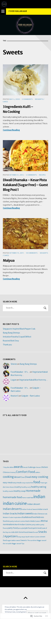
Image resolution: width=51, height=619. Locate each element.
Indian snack (43, 509)
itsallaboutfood (29, 517)
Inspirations (18, 517)
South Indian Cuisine (33, 537)
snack (36, 532)
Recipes (42, 175)
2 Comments (27, 99)
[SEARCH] (45, 308)
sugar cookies (11, 540)
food (36, 482)
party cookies (36, 525)
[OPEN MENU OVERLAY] (3, 11)
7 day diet (6, 467)
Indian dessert (33, 504)
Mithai (44, 521)
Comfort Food (25, 472)
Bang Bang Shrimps (11, 333)
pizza (20, 528)
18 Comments (32, 253)
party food (13, 528)
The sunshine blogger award (36, 540)
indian (39, 496)
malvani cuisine (19, 521)
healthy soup (20, 491)
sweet (18, 540)
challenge (31, 467)
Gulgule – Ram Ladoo (30, 396)
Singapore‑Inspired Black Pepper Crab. (19, 329)
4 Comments (31, 175)
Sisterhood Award (26, 532)
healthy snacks (8, 491)
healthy (18, 487)
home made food (27, 498)
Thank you (7, 345)
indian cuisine (15, 503)
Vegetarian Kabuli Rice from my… (33, 380)
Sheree (14, 364)
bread (25, 467)
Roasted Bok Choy (11, 341)
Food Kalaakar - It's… (20, 372)
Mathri (27, 521)
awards (18, 467)
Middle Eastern (35, 521)
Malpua (8, 260)
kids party (10, 521)
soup (19, 537)
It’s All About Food (15, 415)
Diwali (28, 477)
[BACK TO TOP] (25, 598)
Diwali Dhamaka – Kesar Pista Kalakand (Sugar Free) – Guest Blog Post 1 (25, 185)
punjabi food (27, 528)
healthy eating (38, 486)
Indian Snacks (10, 513)
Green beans (10, 487)
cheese (38, 467)
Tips (22, 544)
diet (23, 477)
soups (23, 537)
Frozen (42, 483)
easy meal (7, 482)
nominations (9, 524)
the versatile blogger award (12, 544)
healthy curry (26, 487)
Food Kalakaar (18, 11)
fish (31, 483)
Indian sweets (25, 513)
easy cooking (40, 476)
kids (38, 517)
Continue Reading (11, 130)
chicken (44, 467)
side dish (14, 532)
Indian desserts (12, 509)
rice (9, 532)
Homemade (33, 490)
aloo (11, 467)
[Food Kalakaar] (25, 25)
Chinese (6, 472)
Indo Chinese (38, 514)
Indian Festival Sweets (29, 509)
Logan (13, 380)
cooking (8, 477)
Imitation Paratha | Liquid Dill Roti (17, 337)
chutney (13, 472)
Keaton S (14, 396)
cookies (37, 472)
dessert (18, 477)
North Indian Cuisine (23, 524)
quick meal (36, 528)
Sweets (24, 540)
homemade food (12, 497)
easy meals (17, 482)
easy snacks (26, 483)
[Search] (25, 308)
